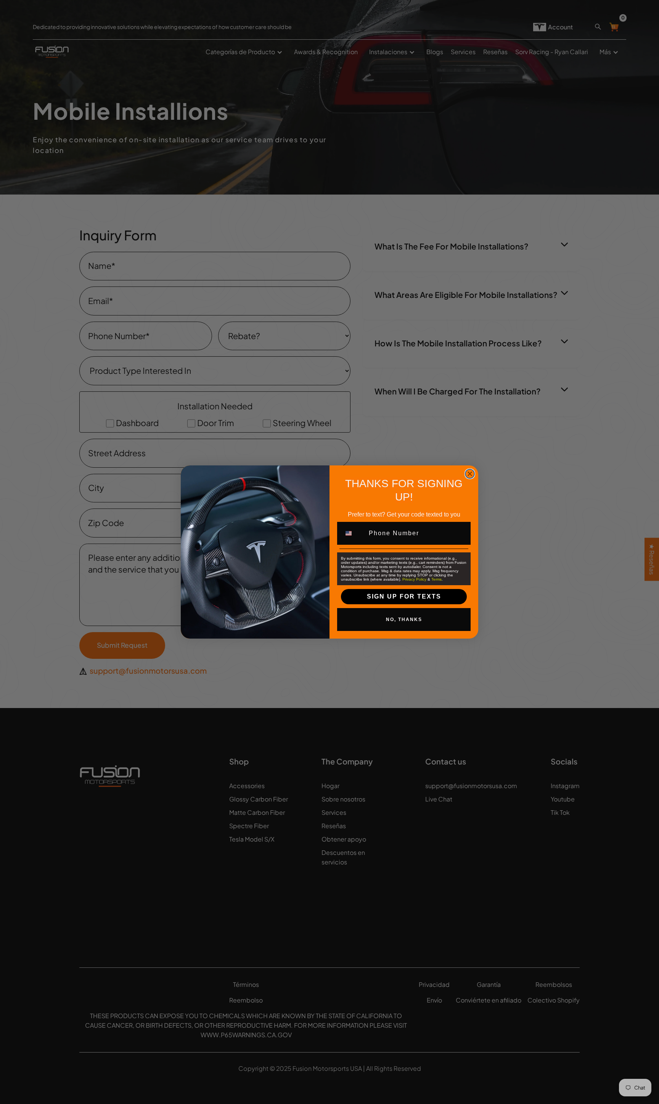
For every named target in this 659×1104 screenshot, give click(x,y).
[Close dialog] (469, 473)
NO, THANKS (404, 619)
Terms (436, 579)
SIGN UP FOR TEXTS (404, 596)
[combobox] (353, 533)
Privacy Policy (414, 579)
